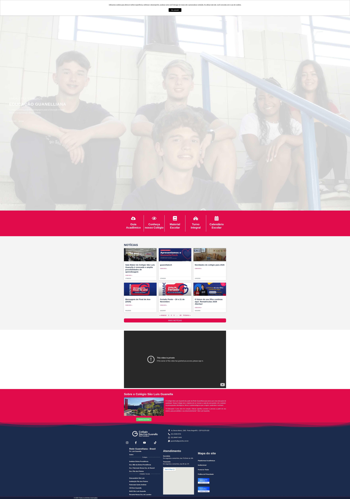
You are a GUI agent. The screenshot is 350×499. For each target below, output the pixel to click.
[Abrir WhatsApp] (345, 494)
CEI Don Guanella (135, 488)
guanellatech (166, 265)
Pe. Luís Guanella (135, 451)
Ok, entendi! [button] (175, 10)
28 (180, 315)
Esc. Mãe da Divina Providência (140, 465)
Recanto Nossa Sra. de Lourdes (140, 494)
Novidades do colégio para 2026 (209, 265)
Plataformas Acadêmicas (206, 460)
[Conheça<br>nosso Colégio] (154, 218)
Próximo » (186, 315)
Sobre (131, 454)
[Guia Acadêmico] (133, 218)
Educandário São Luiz (137, 478)
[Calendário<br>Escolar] (216, 218)
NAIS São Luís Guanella (137, 491)
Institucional (202, 465)
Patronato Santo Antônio (137, 485)
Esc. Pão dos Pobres (136, 471)
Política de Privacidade (206, 474)
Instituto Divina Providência (138, 461)
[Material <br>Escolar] (175, 218)
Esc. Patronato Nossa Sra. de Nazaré (142, 468)
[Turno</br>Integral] (195, 218)
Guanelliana (37, 104)
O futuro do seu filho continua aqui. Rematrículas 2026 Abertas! (208, 301)
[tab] (340, 106)
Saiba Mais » (128, 275)
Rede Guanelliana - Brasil (142, 449)
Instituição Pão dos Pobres (138, 481)
